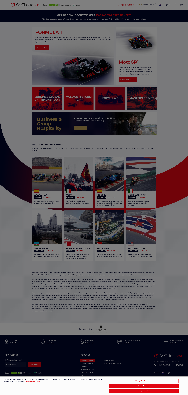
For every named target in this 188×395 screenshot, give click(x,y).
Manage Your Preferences (143, 381)
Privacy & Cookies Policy (32, 381)
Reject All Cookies (144, 386)
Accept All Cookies (144, 391)
